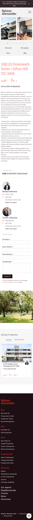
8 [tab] (20, 43)
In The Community (7, 477)
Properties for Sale (7, 416)
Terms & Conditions (26, 514)
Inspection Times (7, 419)
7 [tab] (18, 43)
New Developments (7, 421)
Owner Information (7, 446)
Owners (4, 493)
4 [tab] (13, 43)
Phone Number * (7, 254)
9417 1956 (8, 197)
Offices (3, 471)
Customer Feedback (7, 482)
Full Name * (6, 239)
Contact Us (7, 276)
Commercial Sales (7, 460)
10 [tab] (24, 43)
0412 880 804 (9, 221)
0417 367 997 (9, 194)
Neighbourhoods (8, 490)
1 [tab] (7, 43)
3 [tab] (11, 43)
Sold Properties (6, 432)
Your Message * (7, 262)
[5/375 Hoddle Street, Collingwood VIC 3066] (16, 360)
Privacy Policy (5, 282)
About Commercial (7, 457)
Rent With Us (5, 441)
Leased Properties (7, 443)
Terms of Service (15, 282)
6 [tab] (16, 43)
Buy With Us (5, 413)
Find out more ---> (16, 307)
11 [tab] (26, 43)
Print (8, 53)
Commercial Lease (7, 463)
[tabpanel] (16, 28)
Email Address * (7, 247)
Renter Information (7, 449)
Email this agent (11, 202)
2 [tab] (9, 43)
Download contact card (13, 200)
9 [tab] (22, 43)
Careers (3, 479)
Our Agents (6, 487)
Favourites (6, 499)
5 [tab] (15, 43)
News (3, 496)
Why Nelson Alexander (9, 474)
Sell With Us (5, 430)
